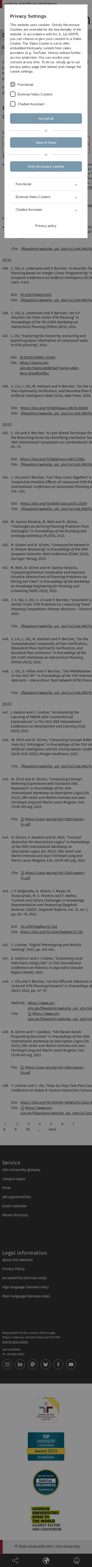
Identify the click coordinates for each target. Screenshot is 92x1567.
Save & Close (46, 142)
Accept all (46, 118)
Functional (25, 84)
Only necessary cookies (46, 166)
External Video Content (35, 94)
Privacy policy (45, 226)
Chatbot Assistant (31, 104)
